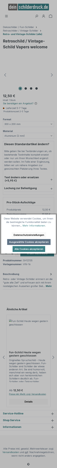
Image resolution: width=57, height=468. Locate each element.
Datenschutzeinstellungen (29, 234)
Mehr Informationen (34, 225)
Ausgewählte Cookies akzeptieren (29, 242)
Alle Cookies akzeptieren (28, 249)
